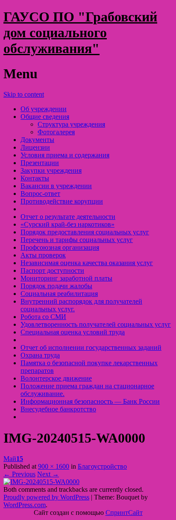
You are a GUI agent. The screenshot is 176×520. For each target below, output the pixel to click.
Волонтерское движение (56, 378)
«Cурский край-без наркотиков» (67, 224)
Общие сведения (45, 116)
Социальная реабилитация (59, 293)
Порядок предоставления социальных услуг (85, 232)
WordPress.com (24, 504)
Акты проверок (43, 255)
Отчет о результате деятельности (68, 216)
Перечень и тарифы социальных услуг (77, 239)
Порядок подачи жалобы (56, 286)
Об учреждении (44, 108)
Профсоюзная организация (60, 247)
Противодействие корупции (62, 201)
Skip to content (23, 94)
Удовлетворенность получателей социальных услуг (96, 324)
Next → (48, 474)
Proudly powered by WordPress (46, 497)
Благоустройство (102, 466)
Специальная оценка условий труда (73, 332)
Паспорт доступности (52, 270)
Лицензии (35, 147)
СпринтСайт (124, 512)
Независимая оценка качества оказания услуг (87, 262)
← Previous (19, 474)
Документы (37, 139)
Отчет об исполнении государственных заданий (91, 347)
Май (13, 458)
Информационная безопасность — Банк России (90, 401)
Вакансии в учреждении (56, 185)
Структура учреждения (71, 124)
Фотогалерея (56, 132)
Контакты (35, 178)
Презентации (40, 162)
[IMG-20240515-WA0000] (41, 481)
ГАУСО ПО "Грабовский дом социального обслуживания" (80, 32)
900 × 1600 (53, 466)
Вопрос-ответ (40, 193)
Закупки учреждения (51, 170)
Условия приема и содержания (65, 155)
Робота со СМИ (43, 316)
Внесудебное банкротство (58, 409)
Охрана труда (40, 355)
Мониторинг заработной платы (66, 278)
